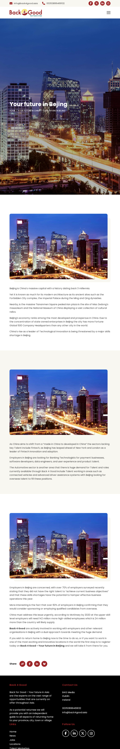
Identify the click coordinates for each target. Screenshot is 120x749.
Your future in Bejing (54, 110)
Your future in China (29, 110)
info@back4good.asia (74, 712)
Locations (15, 744)
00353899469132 (71, 708)
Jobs (12, 740)
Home (12, 110)
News (13, 735)
